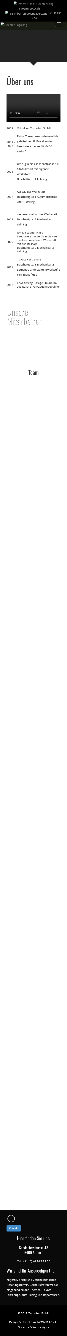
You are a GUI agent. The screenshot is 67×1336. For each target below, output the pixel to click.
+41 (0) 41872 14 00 (36, 451)
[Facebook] (11, 1218)
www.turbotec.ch (37, 465)
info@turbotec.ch (37, 458)
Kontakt (13, 1228)
